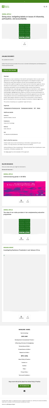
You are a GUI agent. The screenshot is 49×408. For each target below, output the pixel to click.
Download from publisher (10, 70)
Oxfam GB (6, 123)
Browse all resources (7, 169)
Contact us (24, 362)
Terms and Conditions (24, 375)
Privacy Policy (24, 372)
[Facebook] (24, 391)
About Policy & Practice (24, 359)
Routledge (11, 123)
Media (38, 108)
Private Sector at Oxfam (24, 349)
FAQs (7, 152)
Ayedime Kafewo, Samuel (10, 117)
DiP (35, 108)
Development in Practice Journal (12, 108)
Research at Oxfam (24, 352)
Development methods (26, 108)
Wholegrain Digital (11, 404)
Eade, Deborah (7, 128)
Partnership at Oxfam (24, 346)
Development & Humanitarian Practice (24, 340)
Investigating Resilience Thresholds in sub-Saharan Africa (22, 250)
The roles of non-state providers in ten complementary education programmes (24, 213)
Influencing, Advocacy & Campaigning (24, 343)
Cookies (24, 365)
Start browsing (24, 333)
